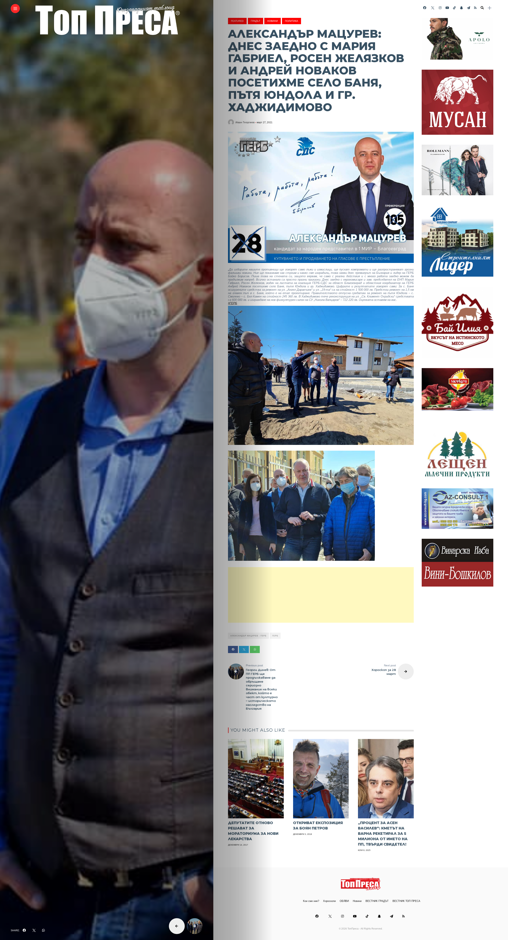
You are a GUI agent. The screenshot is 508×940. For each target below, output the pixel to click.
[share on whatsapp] (43, 930)
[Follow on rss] (475, 8)
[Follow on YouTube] (447, 8)
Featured (237, 21)
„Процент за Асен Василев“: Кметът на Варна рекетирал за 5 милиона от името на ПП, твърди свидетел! (383, 834)
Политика (291, 21)
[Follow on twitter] (432, 8)
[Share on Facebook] (233, 649)
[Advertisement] (321, 595)
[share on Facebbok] (24, 930)
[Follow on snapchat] (461, 8)
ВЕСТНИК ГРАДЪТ (377, 901)
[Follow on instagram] (440, 8)
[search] (482, 8)
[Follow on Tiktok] (454, 8)
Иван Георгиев (245, 122)
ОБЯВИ (344, 901)
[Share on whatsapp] (255, 649)
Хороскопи (329, 901)
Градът (255, 21)
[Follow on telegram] (468, 8)
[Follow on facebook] (424, 8)
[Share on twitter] (244, 649)
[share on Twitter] (34, 930)
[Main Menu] (15, 8)
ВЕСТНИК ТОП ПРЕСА (406, 901)
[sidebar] (489, 8)
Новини (272, 21)
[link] (232, 303)
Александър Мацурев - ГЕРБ (248, 636)
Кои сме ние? (311, 901)
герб (275, 636)
